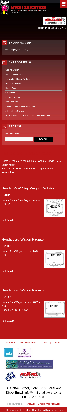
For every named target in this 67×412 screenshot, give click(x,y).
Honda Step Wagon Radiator (23, 239)
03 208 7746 (58, 27)
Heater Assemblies (13, 84)
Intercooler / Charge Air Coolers (18, 79)
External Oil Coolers (13, 97)
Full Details (8, 220)
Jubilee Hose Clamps (14, 111)
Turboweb (30, 403)
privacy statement (28, 342)
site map (10, 342)
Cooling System (12, 70)
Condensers (10, 93)
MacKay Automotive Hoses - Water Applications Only (27, 115)
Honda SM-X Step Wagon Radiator (28, 188)
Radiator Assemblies (14, 74)
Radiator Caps (11, 102)
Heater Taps (10, 88)
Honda (40, 161)
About (45, 342)
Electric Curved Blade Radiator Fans (20, 106)
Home (5, 161)
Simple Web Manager (49, 403)
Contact (57, 342)
